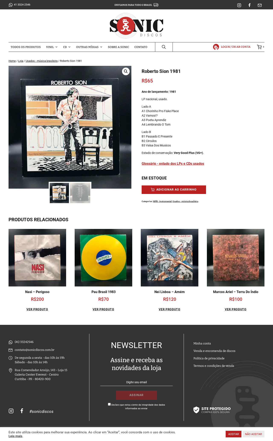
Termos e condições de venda (213, 366)
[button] (126, 71)
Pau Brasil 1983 (103, 292)
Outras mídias (87, 47)
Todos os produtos (26, 47)
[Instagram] (239, 5)
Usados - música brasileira (185, 201)
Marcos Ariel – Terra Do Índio (235, 292)
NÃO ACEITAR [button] (253, 434)
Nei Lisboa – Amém (169, 292)
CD (65, 47)
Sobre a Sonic (118, 47)
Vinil (50, 47)
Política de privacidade (209, 358)
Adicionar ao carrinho (176, 189)
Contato (140, 47)
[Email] (260, 5)
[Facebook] (249, 5)
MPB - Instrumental (162, 201)
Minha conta (202, 343)
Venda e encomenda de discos (214, 351)
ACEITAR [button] (233, 434)
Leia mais (15, 436)
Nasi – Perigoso (37, 292)
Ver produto (37, 309)
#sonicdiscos (41, 411)
